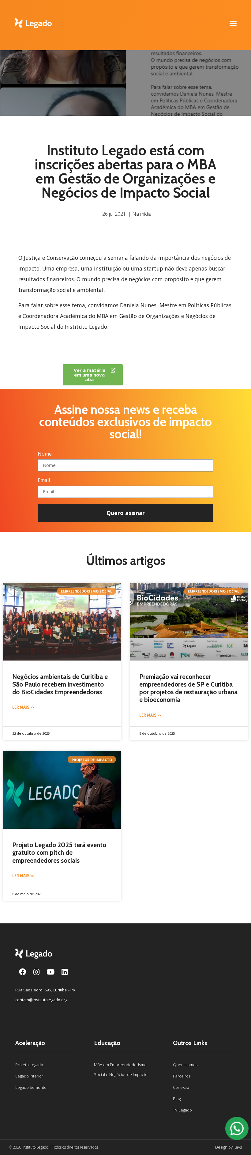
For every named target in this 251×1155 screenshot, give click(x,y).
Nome (45, 454)
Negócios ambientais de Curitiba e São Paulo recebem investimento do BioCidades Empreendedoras (60, 684)
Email (44, 480)
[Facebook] (22, 972)
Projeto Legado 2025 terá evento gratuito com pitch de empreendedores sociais (59, 852)
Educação (107, 1043)
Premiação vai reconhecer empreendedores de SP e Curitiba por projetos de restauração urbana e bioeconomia (188, 688)
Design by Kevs (228, 1147)
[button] (233, 23)
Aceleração (30, 1043)
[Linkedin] (65, 972)
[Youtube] (50, 972)
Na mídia (142, 213)
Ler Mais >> (23, 707)
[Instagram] (36, 972)
